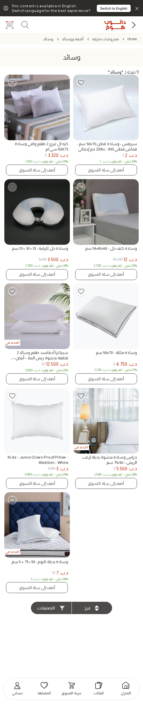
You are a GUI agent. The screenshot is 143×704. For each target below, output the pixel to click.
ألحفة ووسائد (72, 39)
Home (132, 39)
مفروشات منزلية (105, 39)
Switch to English (113, 8)
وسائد (48, 39)
